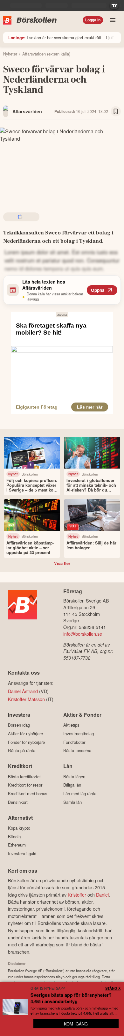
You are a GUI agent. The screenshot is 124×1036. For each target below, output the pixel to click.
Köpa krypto (19, 828)
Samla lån (72, 802)
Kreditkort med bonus (27, 793)
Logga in (92, 20)
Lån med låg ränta (79, 793)
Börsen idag (19, 725)
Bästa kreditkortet (24, 776)
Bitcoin (14, 836)
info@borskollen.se (82, 633)
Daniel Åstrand (23, 691)
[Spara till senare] (116, 111)
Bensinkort (18, 802)
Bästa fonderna (77, 750)
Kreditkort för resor (25, 785)
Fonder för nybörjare (26, 742)
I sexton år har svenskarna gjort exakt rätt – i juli (61, 37)
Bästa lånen (74, 776)
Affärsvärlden (27, 111)
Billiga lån (72, 785)
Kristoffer (77, 894)
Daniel (102, 894)
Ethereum (17, 845)
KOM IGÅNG (76, 1024)
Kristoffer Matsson (26, 699)
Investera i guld (22, 853)
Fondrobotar (74, 742)
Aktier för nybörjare (25, 733)
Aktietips (71, 725)
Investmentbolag (78, 733)
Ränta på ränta (21, 750)
